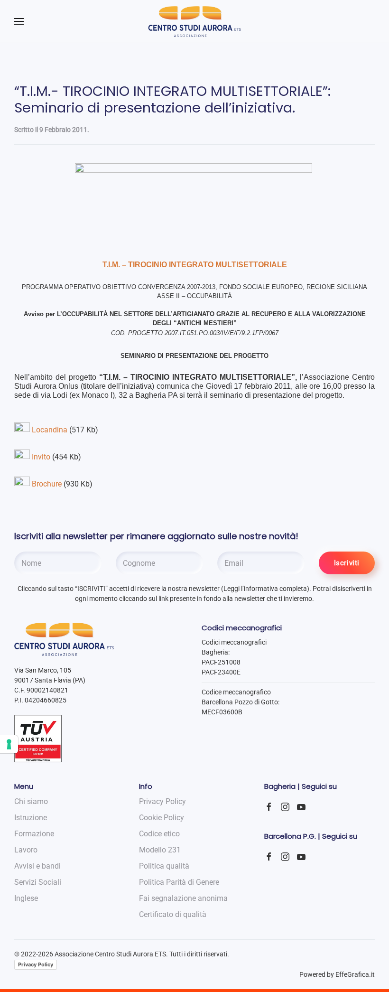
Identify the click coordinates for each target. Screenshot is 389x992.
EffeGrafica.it (355, 974)
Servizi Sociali (37, 882)
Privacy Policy (35, 964)
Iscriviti (347, 563)
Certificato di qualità (172, 914)
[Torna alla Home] (194, 21)
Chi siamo (31, 801)
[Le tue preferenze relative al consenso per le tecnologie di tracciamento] (9, 744)
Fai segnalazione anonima (183, 898)
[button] (19, 21)
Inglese (26, 898)
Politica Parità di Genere (179, 882)
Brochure (47, 483)
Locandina (49, 429)
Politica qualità (164, 865)
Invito (41, 456)
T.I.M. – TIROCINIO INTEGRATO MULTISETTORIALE (194, 265)
